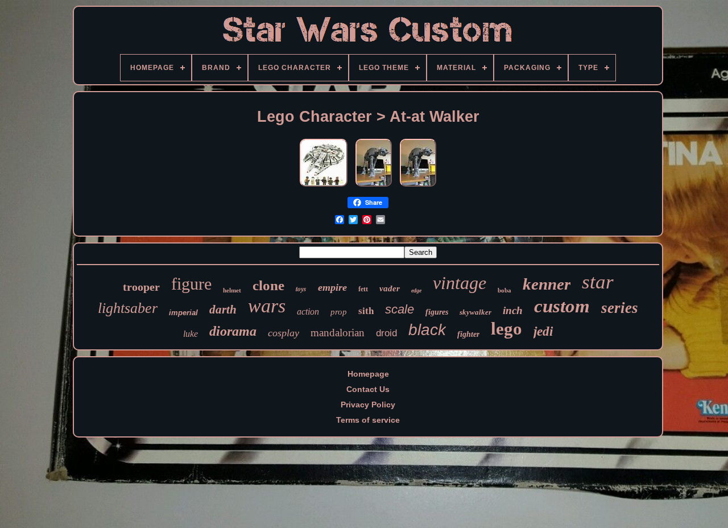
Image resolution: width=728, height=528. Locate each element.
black (427, 330)
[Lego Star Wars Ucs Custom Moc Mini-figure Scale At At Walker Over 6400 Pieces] (374, 186)
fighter (468, 334)
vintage (459, 283)
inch (513, 310)
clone (268, 285)
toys (301, 289)
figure (191, 283)
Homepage (368, 373)
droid (386, 333)
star (598, 282)
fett (363, 289)
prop (338, 311)
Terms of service (368, 419)
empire (332, 287)
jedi (543, 331)
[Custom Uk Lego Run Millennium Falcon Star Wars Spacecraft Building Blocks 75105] (323, 186)
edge (416, 290)
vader (389, 288)
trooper (141, 286)
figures (436, 312)
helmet (232, 290)
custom (562, 306)
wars (267, 305)
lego (506, 329)
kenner (546, 284)
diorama (233, 331)
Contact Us (368, 389)
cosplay (283, 333)
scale (399, 309)
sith (366, 311)
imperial (183, 312)
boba (504, 290)
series (619, 307)
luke (190, 334)
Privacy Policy (368, 404)
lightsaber (128, 308)
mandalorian (338, 333)
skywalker (475, 312)
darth (223, 309)
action (308, 311)
